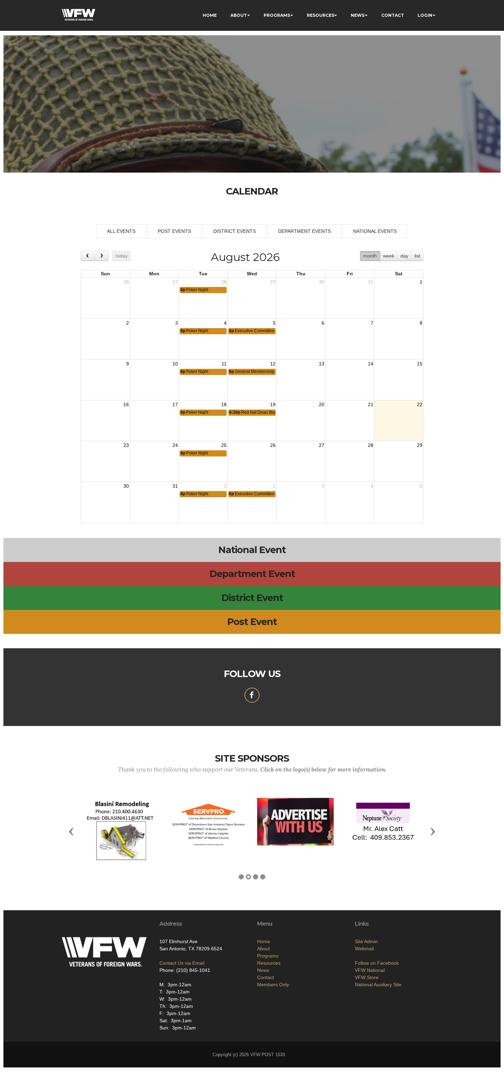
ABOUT (238, 15)
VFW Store (367, 977)
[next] (101, 256)
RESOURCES (320, 15)
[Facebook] (252, 695)
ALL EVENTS (121, 231)
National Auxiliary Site (378, 984)
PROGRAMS (277, 15)
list (417, 256)
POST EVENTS (174, 231)
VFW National (370, 970)
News (263, 970)
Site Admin (366, 941)
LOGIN (425, 15)
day (404, 256)
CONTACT (392, 15)
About (263, 948)
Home (263, 941)
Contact (265, 977)
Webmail (364, 948)
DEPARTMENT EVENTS (304, 231)
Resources (268, 963)
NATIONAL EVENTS (375, 231)
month (370, 256)
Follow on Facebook (377, 963)
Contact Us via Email (181, 963)
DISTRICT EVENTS (234, 231)
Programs (267, 956)
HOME (210, 15)
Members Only (273, 984)
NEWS (357, 15)
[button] (71, 831)
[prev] (88, 256)
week (388, 256)
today (122, 256)
